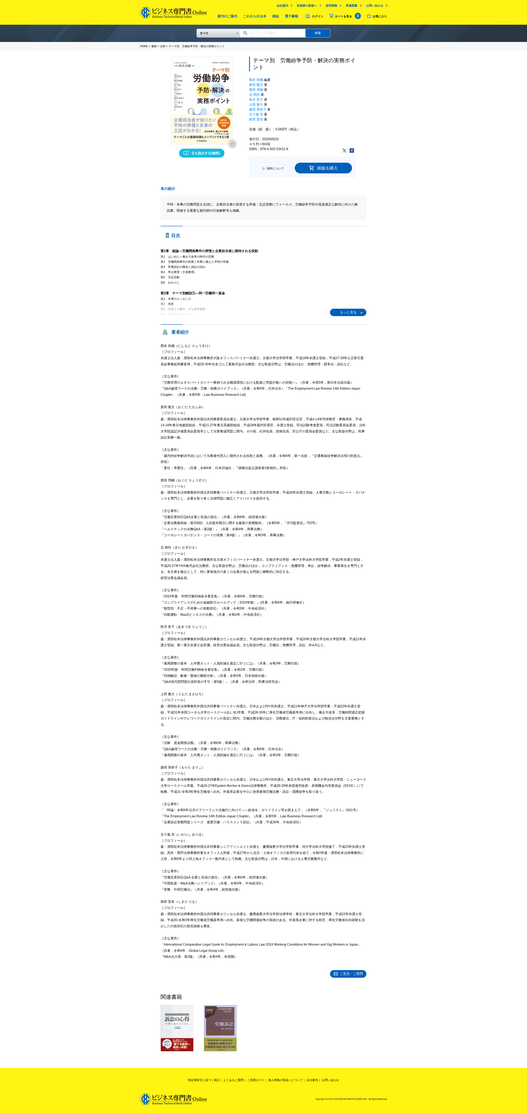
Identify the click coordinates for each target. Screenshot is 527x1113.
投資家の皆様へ (307, 5)
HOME (144, 46)
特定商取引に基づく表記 (204, 1080)
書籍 (154, 46)
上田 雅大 (256, 104)
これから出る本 (254, 16)
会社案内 (282, 5)
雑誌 (275, 16)
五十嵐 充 (256, 114)
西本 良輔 (256, 80)
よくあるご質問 (233, 1080)
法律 (162, 46)
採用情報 (331, 5)
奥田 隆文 (256, 84)
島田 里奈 (256, 119)
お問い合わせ (374, 5)
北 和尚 (254, 94)
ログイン (317, 16)
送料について (275, 168)
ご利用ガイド (256, 1080)
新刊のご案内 (227, 16)
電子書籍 (291, 16)
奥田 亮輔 (256, 89)
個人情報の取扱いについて (285, 1080)
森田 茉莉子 (257, 109)
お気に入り (380, 16)
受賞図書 (351, 5)
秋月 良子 (256, 99)
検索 (318, 33)
